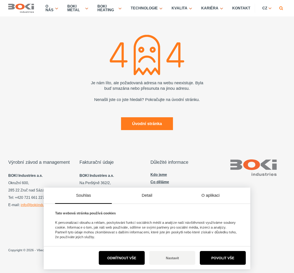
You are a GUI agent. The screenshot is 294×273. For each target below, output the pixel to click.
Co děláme (159, 182)
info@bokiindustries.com (41, 205)
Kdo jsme (158, 175)
